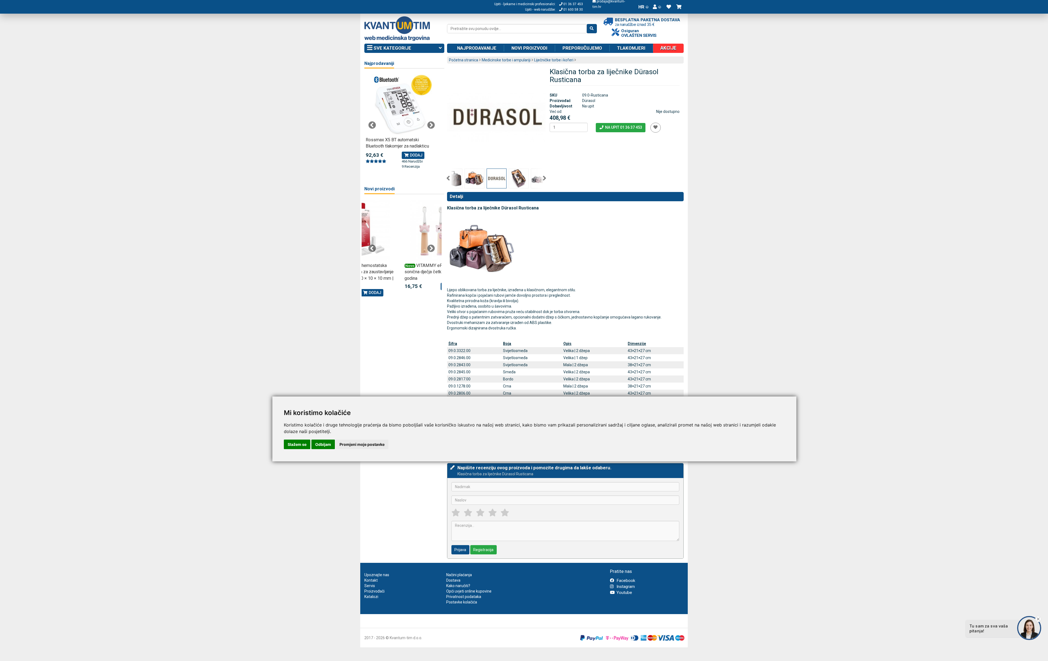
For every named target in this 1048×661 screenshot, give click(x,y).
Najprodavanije (476, 48)
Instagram (625, 586)
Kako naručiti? (458, 586)
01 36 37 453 (572, 4)
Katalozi (371, 596)
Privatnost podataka (463, 596)
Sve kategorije (392, 48)
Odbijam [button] (323, 444)
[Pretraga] (592, 28)
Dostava (453, 580)
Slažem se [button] (297, 444)
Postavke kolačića (461, 602)
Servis (369, 586)
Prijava (460, 550)
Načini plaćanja (459, 575)
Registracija (483, 550)
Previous (448, 178)
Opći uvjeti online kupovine (469, 591)
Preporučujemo (582, 48)
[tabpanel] (402, 121)
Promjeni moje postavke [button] (362, 444)
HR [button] (641, 7)
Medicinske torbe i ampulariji (506, 60)
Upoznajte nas (376, 575)
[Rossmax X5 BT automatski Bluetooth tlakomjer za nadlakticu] (401, 104)
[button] (657, 6)
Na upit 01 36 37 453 (623, 127)
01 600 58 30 (572, 9)
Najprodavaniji (379, 63)
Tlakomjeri (631, 48)
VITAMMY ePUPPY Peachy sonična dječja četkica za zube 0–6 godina (399, 272)
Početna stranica (463, 60)
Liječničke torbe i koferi (553, 60)
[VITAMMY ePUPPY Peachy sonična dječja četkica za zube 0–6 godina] (401, 230)
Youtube (623, 592)
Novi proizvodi (529, 48)
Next (544, 178)
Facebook (625, 580)
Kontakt (371, 580)
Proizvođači (374, 591)
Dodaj (415, 155)
